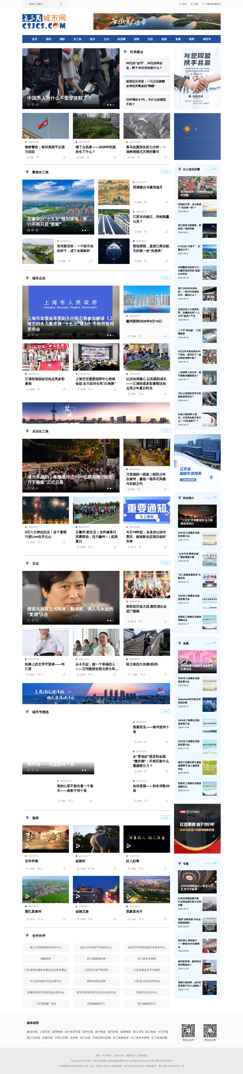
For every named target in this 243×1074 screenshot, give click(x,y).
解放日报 (32, 1031)
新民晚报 (57, 1031)
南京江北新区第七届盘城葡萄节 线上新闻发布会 (189, 765)
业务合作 (119, 1055)
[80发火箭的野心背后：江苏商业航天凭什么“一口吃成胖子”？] (209, 420)
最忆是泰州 (33, 911)
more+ (165, 171)
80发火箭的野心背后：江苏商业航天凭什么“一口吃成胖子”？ (189, 417)
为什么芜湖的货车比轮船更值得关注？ (189, 395)
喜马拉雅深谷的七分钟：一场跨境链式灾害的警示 (146, 149)
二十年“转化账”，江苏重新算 (189, 332)
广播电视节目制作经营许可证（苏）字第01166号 (84, 1066)
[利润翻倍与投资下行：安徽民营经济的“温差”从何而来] (209, 273)
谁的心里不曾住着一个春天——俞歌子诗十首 (75, 788)
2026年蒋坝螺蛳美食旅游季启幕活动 (197, 667)
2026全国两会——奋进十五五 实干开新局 (197, 887)
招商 (136, 39)
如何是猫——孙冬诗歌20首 (151, 788)
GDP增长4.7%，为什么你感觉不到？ (146, 101)
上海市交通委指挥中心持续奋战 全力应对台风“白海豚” (96, 381)
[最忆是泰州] (45, 889)
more (215, 168)
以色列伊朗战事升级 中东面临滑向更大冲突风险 (189, 901)
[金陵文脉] (96, 889)
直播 (178, 39)
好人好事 (132, 861)
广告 (166, 421)
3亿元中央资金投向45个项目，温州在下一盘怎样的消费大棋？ (189, 354)
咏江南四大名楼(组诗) (142, 664)
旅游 (164, 39)
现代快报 (113, 1031)
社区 (150, 39)
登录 (183, 3)
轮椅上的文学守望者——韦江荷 (45, 666)
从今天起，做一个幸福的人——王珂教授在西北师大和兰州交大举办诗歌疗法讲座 (95, 666)
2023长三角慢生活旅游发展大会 (189, 743)
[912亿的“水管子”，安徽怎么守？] (209, 252)
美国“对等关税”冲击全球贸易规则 (189, 921)
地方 (92, 39)
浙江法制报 (33, 1037)
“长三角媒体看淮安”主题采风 (189, 576)
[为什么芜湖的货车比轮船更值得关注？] (209, 399)
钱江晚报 (150, 1031)
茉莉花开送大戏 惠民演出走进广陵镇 (146, 608)
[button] (108, 105)
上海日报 (45, 1031)
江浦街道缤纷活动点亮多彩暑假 (45, 381)
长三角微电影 (121, 1037)
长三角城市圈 (159, 1037)
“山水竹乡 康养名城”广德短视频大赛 (188, 555)
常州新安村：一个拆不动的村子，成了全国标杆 (75, 248)
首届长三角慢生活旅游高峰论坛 (189, 618)
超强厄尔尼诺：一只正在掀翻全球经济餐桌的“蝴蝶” (145, 83)
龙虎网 (74, 1037)
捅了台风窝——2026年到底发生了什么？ (96, 149)
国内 (48, 39)
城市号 (207, 39)
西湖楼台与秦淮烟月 (148, 187)
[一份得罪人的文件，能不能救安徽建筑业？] (209, 378)
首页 (34, 39)
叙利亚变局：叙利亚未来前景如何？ (189, 963)
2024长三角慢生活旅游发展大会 (189, 597)
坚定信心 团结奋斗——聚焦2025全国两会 (189, 943)
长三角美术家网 (140, 1037)
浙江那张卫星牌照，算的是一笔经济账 (189, 227)
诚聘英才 (131, 1055)
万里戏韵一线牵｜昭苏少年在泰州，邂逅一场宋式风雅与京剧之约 (146, 479)
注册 (195, 3)
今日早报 (163, 1031)
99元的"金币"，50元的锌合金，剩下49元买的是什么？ (144, 65)
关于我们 (107, 1055)
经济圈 (121, 39)
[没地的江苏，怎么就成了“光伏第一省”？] (209, 210)
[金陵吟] (96, 839)
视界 (191, 39)
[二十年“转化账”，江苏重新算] (209, 336)
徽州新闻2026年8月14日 (144, 321)
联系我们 (143, 1055)
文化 (106, 39)
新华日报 (87, 1031)
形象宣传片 (134, 911)
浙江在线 (85, 1037)
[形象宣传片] (146, 889)
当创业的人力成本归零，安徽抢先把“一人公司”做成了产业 (189, 312)
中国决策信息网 (101, 1037)
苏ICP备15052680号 (161, 1060)
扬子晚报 (100, 1031)
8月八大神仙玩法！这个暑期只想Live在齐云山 (45, 534)
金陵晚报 (125, 1031)
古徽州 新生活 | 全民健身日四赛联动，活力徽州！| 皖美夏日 (97, 536)
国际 (62, 39)
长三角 (77, 39)
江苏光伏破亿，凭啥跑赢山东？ (151, 218)
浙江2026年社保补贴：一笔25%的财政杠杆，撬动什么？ (188, 291)
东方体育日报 (73, 1031)
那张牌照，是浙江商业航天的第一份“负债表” (151, 248)
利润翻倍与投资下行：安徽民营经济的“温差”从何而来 (189, 270)
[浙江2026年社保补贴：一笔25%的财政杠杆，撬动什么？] (209, 294)
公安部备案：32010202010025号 (127, 1066)
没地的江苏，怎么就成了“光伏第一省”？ (189, 206)
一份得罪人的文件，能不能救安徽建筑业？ (189, 374)
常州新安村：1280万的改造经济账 (197, 193)
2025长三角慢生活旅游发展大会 (189, 534)
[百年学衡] (45, 839)
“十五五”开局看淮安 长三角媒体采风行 (197, 521)
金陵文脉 (82, 911)
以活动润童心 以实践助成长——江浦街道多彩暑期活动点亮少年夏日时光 (146, 383)
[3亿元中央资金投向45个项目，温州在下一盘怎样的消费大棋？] (209, 357)
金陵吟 (80, 861)
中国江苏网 (61, 1037)
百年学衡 (31, 861)
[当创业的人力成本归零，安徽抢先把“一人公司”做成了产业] (209, 315)
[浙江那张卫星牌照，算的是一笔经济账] (209, 231)
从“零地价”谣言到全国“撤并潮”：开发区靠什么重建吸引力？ (151, 761)
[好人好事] (146, 839)
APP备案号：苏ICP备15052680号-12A (165, 1066)
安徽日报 (47, 1037)
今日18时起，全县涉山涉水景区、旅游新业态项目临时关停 (146, 536)
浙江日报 (138, 1031)
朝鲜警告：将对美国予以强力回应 (45, 149)
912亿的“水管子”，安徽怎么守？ (189, 248)
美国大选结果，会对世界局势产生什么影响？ (189, 984)
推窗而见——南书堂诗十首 (151, 729)
